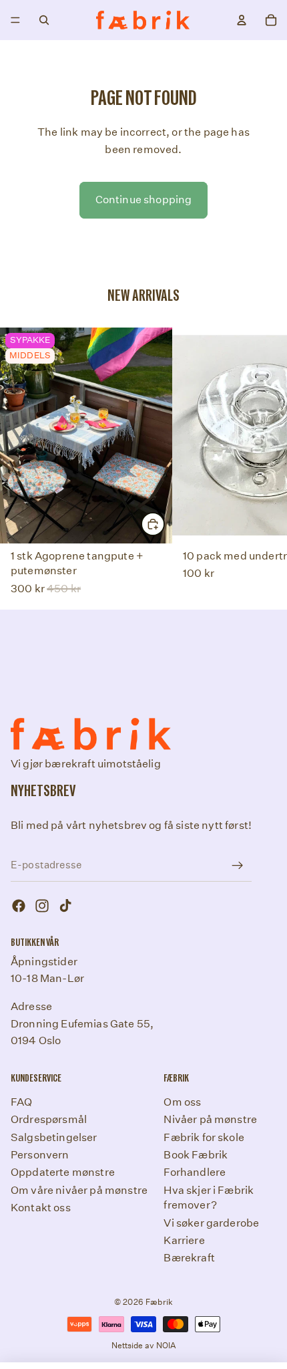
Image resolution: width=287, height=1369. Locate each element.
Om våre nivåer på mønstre (79, 1189)
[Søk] (44, 20)
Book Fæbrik (196, 1154)
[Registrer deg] (238, 865)
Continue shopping (143, 199)
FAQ (21, 1101)
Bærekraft (189, 1257)
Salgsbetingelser (54, 1136)
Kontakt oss (41, 1207)
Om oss (182, 1101)
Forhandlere (195, 1172)
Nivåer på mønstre (210, 1119)
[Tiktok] (65, 906)
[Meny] (15, 20)
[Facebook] (19, 906)
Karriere (184, 1240)
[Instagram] (42, 906)
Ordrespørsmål (49, 1119)
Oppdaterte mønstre (63, 1172)
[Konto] (241, 20)
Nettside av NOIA (143, 1345)
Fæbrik (159, 1302)
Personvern (40, 1154)
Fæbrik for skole (204, 1136)
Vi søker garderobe (211, 1222)
